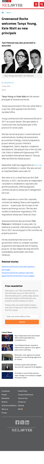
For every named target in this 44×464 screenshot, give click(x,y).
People (4, 395)
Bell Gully (38, 165)
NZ (9, 1)
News (8, 13)
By (8, 83)
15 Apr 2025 (6, 86)
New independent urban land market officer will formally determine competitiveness (27, 338)
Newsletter (5, 398)
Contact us (22, 402)
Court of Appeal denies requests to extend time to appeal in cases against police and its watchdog (27, 347)
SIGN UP (22, 322)
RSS (19, 409)
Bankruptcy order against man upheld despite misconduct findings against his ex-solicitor (28, 357)
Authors (4, 402)
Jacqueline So (9, 83)
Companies (6, 391)
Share (4, 90)
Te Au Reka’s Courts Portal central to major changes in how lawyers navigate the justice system (28, 375)
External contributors (9, 405)
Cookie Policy (22, 391)
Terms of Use (23, 398)
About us (5, 409)
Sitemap (21, 405)
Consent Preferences (25, 395)
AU (4, 1)
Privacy (4, 413)
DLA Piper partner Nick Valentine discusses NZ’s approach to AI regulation (28, 366)
